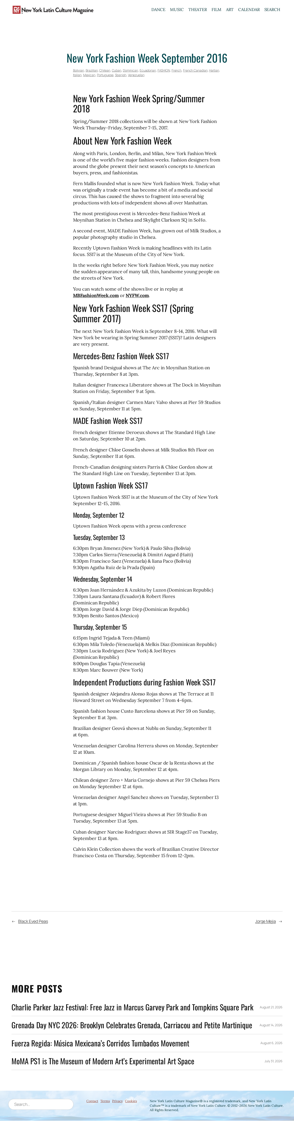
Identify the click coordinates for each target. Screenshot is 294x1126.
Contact (92, 1101)
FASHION (164, 70)
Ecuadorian (148, 70)
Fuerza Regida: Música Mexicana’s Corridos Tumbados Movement (100, 1043)
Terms (105, 1101)
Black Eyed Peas (33, 921)
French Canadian (195, 70)
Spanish (120, 75)
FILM (216, 9)
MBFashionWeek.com (96, 295)
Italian (77, 75)
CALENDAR (249, 9)
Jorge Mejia (265, 921)
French (176, 70)
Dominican (130, 70)
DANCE (158, 9)
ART (230, 9)
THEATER (197, 9)
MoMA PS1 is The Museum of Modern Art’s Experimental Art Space (102, 1061)
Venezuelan (136, 75)
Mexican (89, 75)
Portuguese (105, 75)
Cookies (131, 1101)
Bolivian (78, 70)
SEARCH (272, 9)
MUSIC (177, 9)
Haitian (214, 70)
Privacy (117, 1101)
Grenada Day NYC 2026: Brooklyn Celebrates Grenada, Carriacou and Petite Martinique (131, 1025)
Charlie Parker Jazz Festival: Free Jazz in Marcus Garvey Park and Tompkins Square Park (132, 1007)
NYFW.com (137, 295)
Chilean (104, 70)
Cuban (117, 70)
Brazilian (92, 70)
